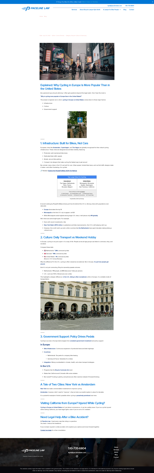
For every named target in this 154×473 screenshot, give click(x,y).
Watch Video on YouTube (90, 2)
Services (74, 10)
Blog (124, 10)
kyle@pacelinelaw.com (115, 6)
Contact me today (46, 430)
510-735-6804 (129, 6)
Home (41, 16)
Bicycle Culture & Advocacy (79, 35)
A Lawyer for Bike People (111, 10)
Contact (131, 10)
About (116, 452)
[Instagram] (77, 456)
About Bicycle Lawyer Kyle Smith (90, 10)
